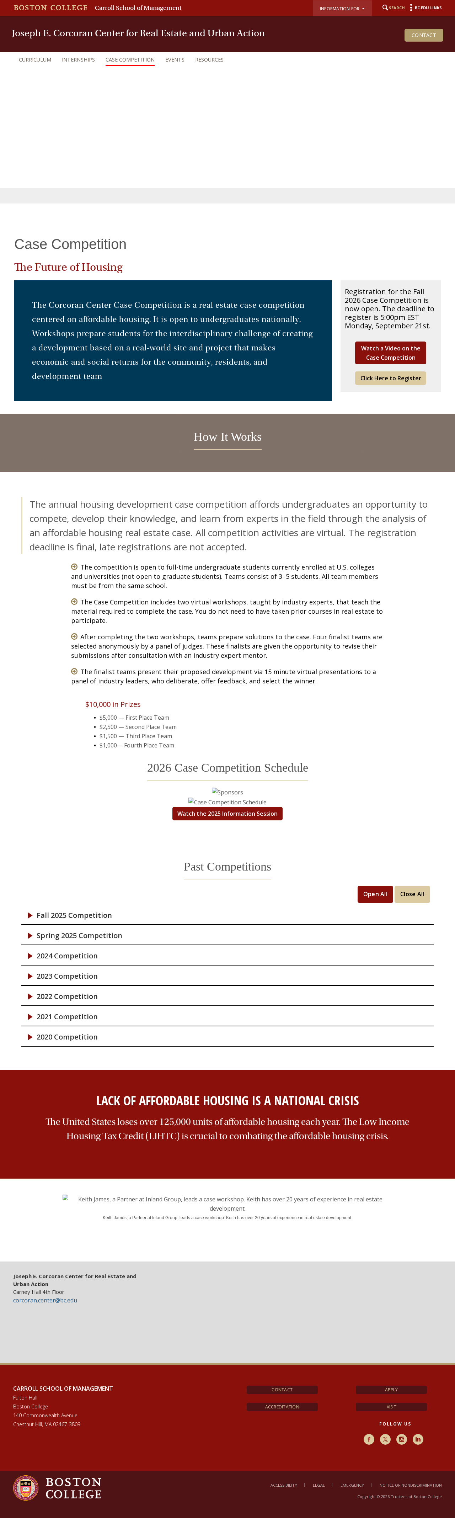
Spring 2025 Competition (79, 935)
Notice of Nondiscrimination (411, 1485)
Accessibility (284, 1485)
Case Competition (130, 59)
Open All (375, 894)
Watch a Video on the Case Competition (391, 352)
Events (174, 59)
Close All (412, 894)
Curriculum (35, 59)
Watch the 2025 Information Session (227, 814)
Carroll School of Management (138, 8)
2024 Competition (67, 956)
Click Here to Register (390, 378)
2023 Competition (67, 976)
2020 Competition (67, 1037)
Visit (391, 1407)
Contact (424, 35)
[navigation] (227, 60)
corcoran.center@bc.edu (45, 1300)
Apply (391, 1390)
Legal (319, 1485)
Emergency (352, 1485)
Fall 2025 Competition (74, 915)
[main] (227, 738)
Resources (209, 59)
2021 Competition (67, 1016)
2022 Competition (67, 996)
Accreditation (282, 1407)
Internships (78, 59)
